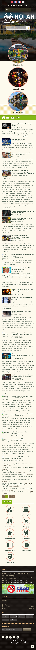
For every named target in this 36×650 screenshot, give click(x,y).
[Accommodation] (10, 534)
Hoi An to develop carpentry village (12, 483)
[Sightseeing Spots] (26, 510)
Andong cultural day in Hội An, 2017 (22, 414)
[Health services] (26, 546)
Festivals (9, 515)
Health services (26, 550)
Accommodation (10, 538)
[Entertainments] (9, 546)
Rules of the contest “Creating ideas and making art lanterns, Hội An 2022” (22, 291)
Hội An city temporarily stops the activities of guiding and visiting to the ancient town (21, 334)
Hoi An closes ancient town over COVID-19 (21, 312)
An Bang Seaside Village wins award (12, 474)
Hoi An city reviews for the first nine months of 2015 (17, 479)
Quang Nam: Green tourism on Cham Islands (22, 255)
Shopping (26, 527)
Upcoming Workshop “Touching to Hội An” (21, 124)
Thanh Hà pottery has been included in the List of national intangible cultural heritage (22, 376)
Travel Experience (10, 527)
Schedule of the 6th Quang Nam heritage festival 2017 (21, 457)
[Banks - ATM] (10, 558)
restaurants (5, 620)
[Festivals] (9, 510)
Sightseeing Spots (26, 515)
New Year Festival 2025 (18, 139)
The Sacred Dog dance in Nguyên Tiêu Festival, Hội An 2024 (22, 212)
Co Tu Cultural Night (17, 439)
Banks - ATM (10, 562)
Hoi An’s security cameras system (21, 297)
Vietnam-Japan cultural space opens (22, 396)
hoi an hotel (30, 616)
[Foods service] (26, 534)
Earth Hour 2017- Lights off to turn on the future (16, 467)
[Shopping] (26, 522)
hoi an (5, 616)
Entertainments (10, 550)
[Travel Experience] (9, 522)
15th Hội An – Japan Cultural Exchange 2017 (19, 432)
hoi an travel (14, 616)
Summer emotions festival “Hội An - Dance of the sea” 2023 (22, 268)
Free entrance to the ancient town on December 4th (17, 476)
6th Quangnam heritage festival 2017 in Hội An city (17, 464)
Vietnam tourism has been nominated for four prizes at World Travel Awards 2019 (22, 355)
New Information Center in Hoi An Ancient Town (16, 492)
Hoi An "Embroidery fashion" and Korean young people (21, 218)
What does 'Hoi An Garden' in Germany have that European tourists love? (20, 237)
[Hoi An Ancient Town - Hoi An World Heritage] (18, 18)
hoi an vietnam (21, 616)
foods (13, 620)
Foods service (26, 538)
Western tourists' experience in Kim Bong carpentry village (22, 153)
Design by (18, 643)
